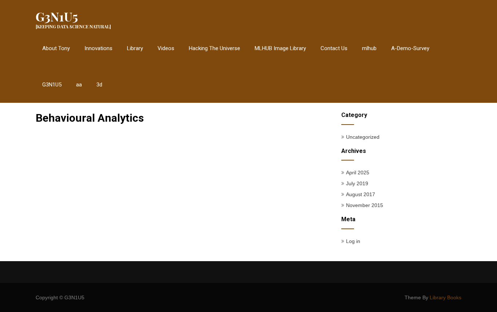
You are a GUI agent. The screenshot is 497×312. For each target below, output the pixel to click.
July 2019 (357, 183)
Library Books (445, 297)
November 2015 (364, 205)
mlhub (369, 48)
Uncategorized (362, 137)
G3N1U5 (51, 84)
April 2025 (357, 172)
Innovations (98, 48)
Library (135, 48)
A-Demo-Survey (410, 48)
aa (79, 84)
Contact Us (334, 48)
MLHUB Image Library (280, 48)
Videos (166, 48)
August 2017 (360, 194)
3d (99, 84)
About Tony (56, 48)
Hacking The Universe (214, 48)
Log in (353, 241)
